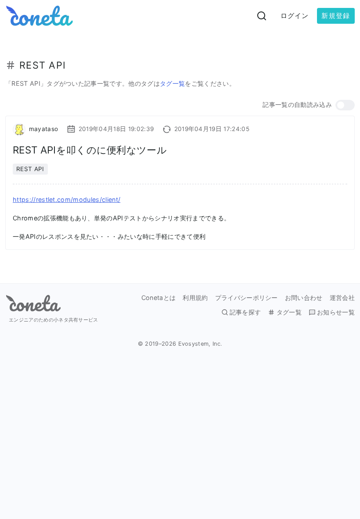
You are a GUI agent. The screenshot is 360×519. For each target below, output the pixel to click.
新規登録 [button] (335, 15)
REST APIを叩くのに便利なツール (90, 150)
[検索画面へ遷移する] (261, 16)
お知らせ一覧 (336, 312)
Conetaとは (158, 297)
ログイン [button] (295, 15)
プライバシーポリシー (246, 297)
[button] (345, 105)
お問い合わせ (304, 297)
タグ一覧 (172, 83)
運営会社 (342, 297)
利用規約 (195, 297)
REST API (30, 168)
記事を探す (245, 312)
